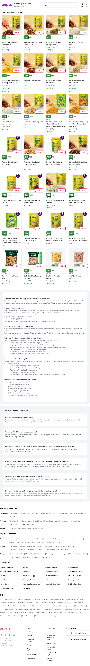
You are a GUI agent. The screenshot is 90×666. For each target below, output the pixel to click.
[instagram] (2, 635)
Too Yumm (38, 546)
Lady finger (66, 539)
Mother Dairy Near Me (17, 550)
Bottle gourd (57, 539)
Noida (79, 609)
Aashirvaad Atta (28, 546)
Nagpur (67, 609)
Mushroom (50, 542)
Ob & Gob (13, 529)
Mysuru (60, 609)
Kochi (77, 606)
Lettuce (58, 542)
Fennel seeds (21, 542)
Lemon (80, 539)
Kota (1, 609)
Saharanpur (59, 613)
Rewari (51, 613)
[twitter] (6, 635)
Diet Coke (13, 524)
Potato (74, 539)
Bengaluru (44, 599)
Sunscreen (22, 514)
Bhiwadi (52, 599)
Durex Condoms (49, 550)
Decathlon (39, 529)
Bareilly (30, 599)
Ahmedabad (9, 599)
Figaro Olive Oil (53, 546)
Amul (72, 546)
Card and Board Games (64, 514)
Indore (36, 606)
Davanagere (21, 603)
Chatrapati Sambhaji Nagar (75, 599)
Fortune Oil (30, 550)
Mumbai (54, 609)
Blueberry (30, 542)
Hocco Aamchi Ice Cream (26, 524)
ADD (17, 32)
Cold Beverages (45, 514)
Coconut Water (76, 521)
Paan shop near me (52, 554)
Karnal (71, 606)
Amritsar (24, 599)
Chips (27, 554)
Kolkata (83, 606)
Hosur (15, 606)
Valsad (24, 616)
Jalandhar (49, 606)
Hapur (82, 603)
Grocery (12, 554)
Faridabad (43, 603)
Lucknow (18, 609)
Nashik (73, 609)
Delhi (36, 603)
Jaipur (42, 606)
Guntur (67, 603)
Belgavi (37, 599)
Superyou (39, 550)
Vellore (37, 616)
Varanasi (31, 616)
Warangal (53, 616)
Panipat (11, 613)
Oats (53, 514)
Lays (45, 546)
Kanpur (56, 606)
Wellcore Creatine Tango (28, 521)
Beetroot (40, 539)
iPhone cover (64, 521)
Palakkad (86, 609)
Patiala (17, 613)
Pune (40, 613)
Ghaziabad (51, 603)
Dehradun (29, 603)
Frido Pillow (22, 529)
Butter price (36, 557)
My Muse (18, 546)
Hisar (9, 606)
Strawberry (21, 539)
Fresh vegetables (15, 557)
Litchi (57, 521)
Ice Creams (13, 514)
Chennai (3, 603)
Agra (1, 599)
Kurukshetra (9, 609)
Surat (81, 613)
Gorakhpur (60, 603)
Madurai (32, 609)
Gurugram (75, 603)
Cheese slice (73, 554)
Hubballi (21, 606)
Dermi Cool (31, 529)
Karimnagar (64, 606)
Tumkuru (3, 616)
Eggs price (64, 554)
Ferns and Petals (62, 550)
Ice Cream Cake (32, 514)
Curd (32, 554)
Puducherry (33, 613)
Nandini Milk (64, 546)
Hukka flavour (40, 554)
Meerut (39, 609)
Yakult (12, 546)
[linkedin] (15, 635)
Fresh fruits (83, 554)
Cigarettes (20, 554)
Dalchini (12, 542)
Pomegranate (30, 539)
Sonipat (75, 613)
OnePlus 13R (14, 521)
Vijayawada (45, 616)
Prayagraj (24, 613)
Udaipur (10, 616)
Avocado (13, 539)
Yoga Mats (13, 517)
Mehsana (46, 609)
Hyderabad (29, 606)
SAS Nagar (68, 613)
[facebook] (10, 635)
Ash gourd (47, 539)
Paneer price (45, 557)
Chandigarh (60, 599)
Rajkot (45, 613)
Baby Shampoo (79, 514)
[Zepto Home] (7, 5)
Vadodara (17, 616)
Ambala (17, 599)
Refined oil (26, 557)
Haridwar (3, 606)
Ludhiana (25, 609)
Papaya (37, 542)
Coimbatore (11, 603)
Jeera (43, 542)
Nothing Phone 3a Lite (46, 521)
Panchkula (3, 613)
